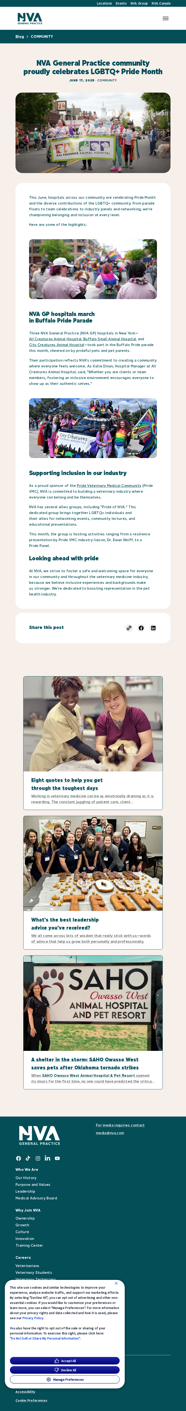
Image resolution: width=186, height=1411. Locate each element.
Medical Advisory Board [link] (36, 1198)
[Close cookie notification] (116, 1283)
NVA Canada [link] (161, 3)
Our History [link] (26, 1177)
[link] (30, 18)
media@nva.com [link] (120, 1129)
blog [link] (20, 36)
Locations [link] (104, 3)
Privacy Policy (33, 1318)
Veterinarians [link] (27, 1265)
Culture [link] (22, 1231)
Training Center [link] (29, 1245)
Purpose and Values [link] (33, 1184)
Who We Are (27, 1169)
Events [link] (121, 3)
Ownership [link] (25, 1218)
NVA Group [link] (139, 3)
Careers (23, 1257)
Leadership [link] (25, 1191)
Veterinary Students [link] (34, 1272)
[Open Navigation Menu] (165, 18)
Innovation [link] (25, 1238)
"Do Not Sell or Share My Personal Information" (45, 1338)
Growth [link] (22, 1225)
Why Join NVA (28, 1210)
